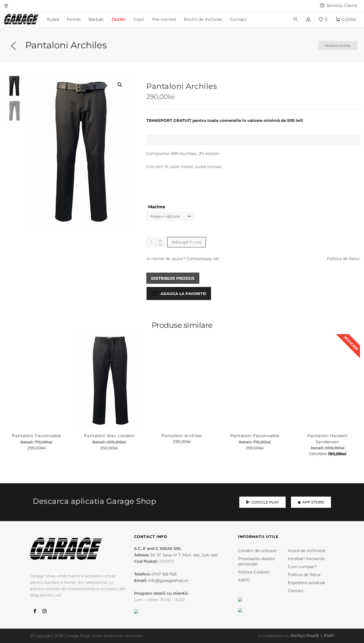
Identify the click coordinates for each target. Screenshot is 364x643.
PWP (329, 635)
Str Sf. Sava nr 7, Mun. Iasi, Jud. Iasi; (184, 554)
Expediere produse (306, 582)
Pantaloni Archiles (181, 435)
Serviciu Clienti (341, 5)
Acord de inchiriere (306, 550)
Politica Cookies (253, 571)
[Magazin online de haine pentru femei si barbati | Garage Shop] (66, 548)
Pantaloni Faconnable (36, 435)
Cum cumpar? (302, 566)
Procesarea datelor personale (256, 561)
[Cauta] (296, 19)
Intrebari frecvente (306, 558)
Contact (296, 590)
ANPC (244, 579)
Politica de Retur (343, 258)
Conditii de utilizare (257, 550)
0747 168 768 (163, 574)
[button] (120, 85)
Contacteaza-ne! (203, 258)
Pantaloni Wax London (109, 435)
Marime (156, 206)
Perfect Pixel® (305, 635)
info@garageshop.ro (168, 580)
